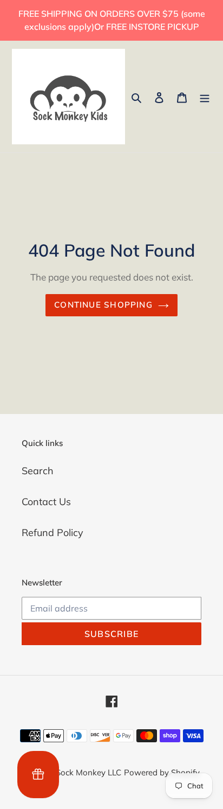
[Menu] (204, 96)
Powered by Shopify (162, 772)
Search (38, 470)
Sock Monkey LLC (88, 772)
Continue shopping (103, 305)
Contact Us (46, 501)
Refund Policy (52, 532)
